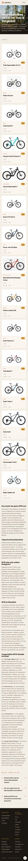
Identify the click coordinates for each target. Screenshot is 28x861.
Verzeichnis (9, 8)
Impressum (18, 846)
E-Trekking (4, 823)
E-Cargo (17, 827)
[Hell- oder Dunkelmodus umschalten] (25, 858)
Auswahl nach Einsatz (7, 851)
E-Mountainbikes (6, 815)
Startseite (17, 841)
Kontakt (17, 851)
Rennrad (17, 832)
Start (3, 8)
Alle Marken (4, 844)
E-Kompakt (18, 822)
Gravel (3, 820)
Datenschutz (18, 849)
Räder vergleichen (6, 846)
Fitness (17, 834)
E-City (16, 817)
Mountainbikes (5, 818)
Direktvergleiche (6, 849)
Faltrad (17, 824)
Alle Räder (4, 841)
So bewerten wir (19, 844)
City (16, 819)
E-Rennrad (17, 829)
